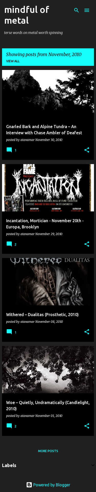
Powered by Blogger (51, 484)
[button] (87, 150)
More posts (48, 451)
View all (12, 61)
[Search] (76, 10)
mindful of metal (26, 14)
